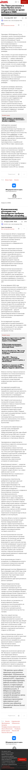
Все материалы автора (7, 25)
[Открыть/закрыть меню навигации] (15, 2)
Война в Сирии (8, 180)
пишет (3, 47)
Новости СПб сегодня (7, 732)
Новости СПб (15, 731)
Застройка (4, 725)
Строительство (16, 721)
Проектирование (6, 723)
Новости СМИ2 (6, 203)
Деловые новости (6, 731)
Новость (16, 180)
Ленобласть (17, 729)
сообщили (13, 134)
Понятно (22, 759)
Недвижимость (16, 723)
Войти (24, 2)
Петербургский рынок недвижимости (11, 727)
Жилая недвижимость (7, 729)
